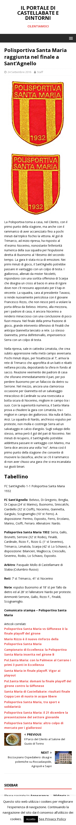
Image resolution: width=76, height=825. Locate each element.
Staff (40, 72)
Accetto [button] (30, 819)
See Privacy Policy (52, 819)
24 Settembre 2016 (19, 72)
